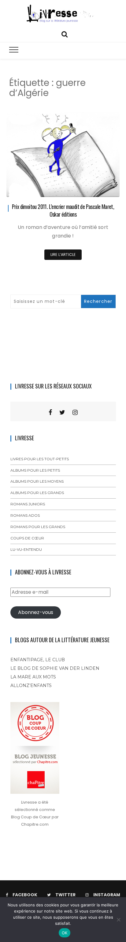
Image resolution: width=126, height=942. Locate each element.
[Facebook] (50, 412)
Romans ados (25, 515)
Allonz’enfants (31, 685)
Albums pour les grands (37, 492)
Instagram (106, 895)
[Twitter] (62, 412)
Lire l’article (63, 254)
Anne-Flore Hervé (40, 188)
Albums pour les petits (35, 470)
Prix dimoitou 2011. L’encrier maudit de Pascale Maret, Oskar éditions (63, 210)
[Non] (118, 920)
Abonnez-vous (35, 612)
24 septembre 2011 (95, 188)
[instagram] (75, 412)
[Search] (64, 33)
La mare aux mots (33, 677)
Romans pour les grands (37, 526)
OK (65, 932)
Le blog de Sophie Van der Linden (54, 668)
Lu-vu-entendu (26, 549)
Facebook (25, 895)
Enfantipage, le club (37, 659)
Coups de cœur (27, 538)
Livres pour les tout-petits (39, 459)
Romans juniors (27, 504)
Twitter (65, 895)
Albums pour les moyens (37, 481)
